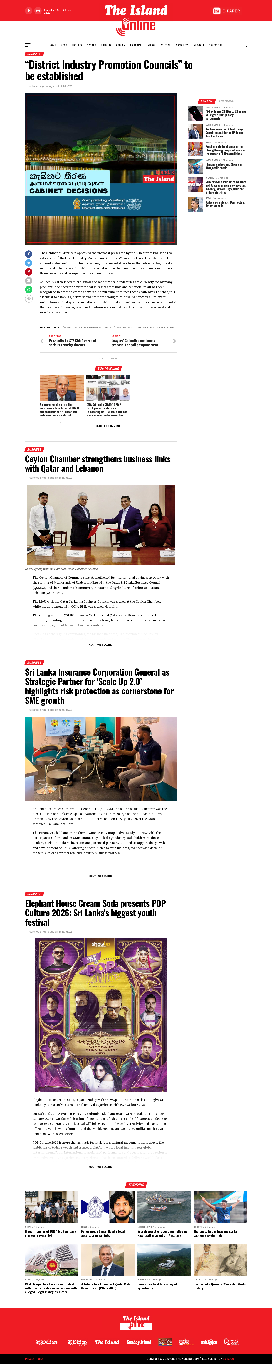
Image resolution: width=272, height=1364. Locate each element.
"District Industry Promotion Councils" (89, 327)
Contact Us (215, 45)
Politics (165, 45)
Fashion (150, 45)
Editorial (135, 45)
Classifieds (181, 45)
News (64, 45)
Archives (199, 45)
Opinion (120, 45)
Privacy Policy (34, 1358)
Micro (122, 327)
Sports (91, 45)
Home (53, 45)
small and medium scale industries (151, 327)
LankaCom (229, 1358)
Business (106, 45)
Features (77, 45)
